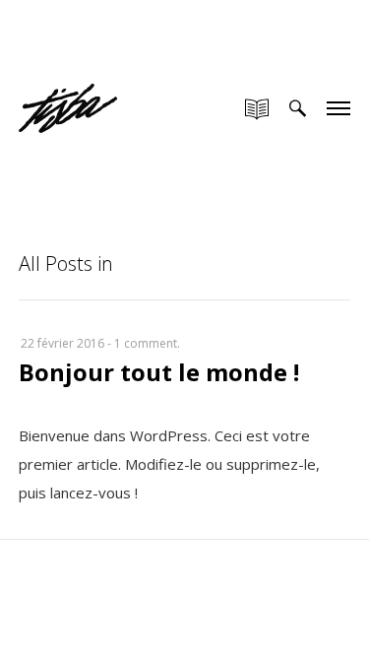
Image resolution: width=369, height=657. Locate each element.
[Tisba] (68, 86)
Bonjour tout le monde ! (159, 372)
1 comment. (147, 343)
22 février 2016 (62, 343)
